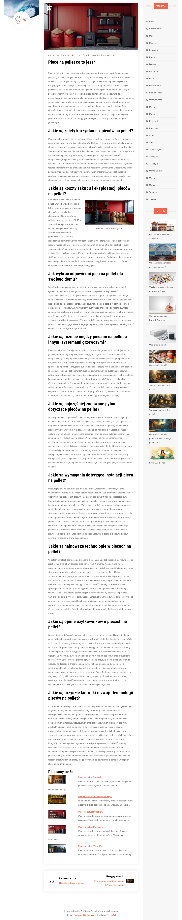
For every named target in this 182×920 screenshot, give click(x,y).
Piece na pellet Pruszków (90, 811)
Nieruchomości (156, 92)
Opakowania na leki (158, 344)
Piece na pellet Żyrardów (90, 846)
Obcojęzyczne (155, 99)
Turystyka (153, 163)
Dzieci (152, 35)
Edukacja (153, 50)
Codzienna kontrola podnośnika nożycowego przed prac (160, 438)
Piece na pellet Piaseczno (90, 826)
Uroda (152, 177)
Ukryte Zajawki (156, 170)
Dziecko (153, 43)
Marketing (153, 71)
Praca (152, 106)
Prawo (152, 114)
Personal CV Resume (84, 914)
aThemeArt (110, 914)
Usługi (152, 185)
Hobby (152, 57)
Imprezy (152, 64)
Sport (151, 142)
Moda (151, 78)
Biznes (152, 21)
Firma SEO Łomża (157, 462)
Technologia (155, 149)
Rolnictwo (154, 128)
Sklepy (152, 135)
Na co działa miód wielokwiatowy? (95, 796)
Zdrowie (152, 199)
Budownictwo (108, 55)
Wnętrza (153, 192)
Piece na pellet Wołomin (90, 777)
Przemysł (153, 121)
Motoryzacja (155, 85)
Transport (153, 156)
